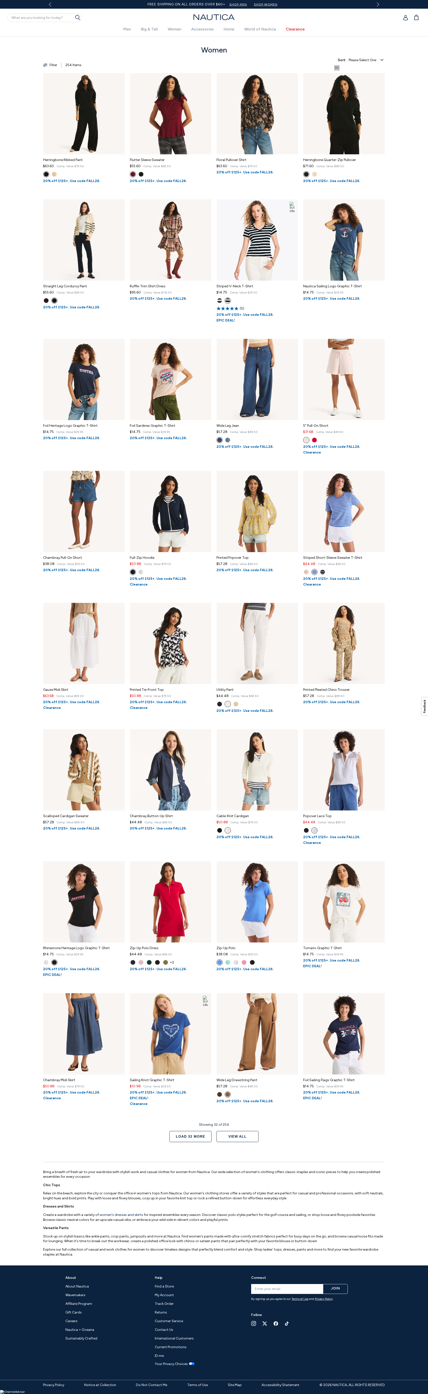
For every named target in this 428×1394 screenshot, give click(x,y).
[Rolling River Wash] (219, 962)
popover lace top (317, 816)
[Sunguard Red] (141, 962)
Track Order (164, 1304)
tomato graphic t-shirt (322, 948)
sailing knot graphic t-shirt (152, 1080)
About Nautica (77, 1286)
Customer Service (169, 1321)
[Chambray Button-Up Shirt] (170, 769)
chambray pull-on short (62, 558)
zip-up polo (226, 948)
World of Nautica (260, 29)
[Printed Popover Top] (257, 511)
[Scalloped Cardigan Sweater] (84, 769)
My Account (164, 1295)
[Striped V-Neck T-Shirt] (257, 240)
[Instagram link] (253, 1323)
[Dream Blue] (314, 572)
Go (337, 67)
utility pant (225, 690)
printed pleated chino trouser (326, 690)
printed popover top (232, 558)
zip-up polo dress (144, 948)
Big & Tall (149, 29)
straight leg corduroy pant (65, 286)
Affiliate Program (78, 1304)
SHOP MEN (217, 4)
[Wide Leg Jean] (257, 379)
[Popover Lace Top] (344, 769)
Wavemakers (75, 1295)
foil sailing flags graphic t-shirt (329, 1080)
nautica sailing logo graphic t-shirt (332, 286)
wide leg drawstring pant (236, 1080)
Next (377, 4)
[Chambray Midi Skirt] (84, 1033)
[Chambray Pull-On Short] (84, 511)
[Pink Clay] (244, 962)
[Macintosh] (133, 174)
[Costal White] (141, 572)
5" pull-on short (315, 426)
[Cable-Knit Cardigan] (257, 769)
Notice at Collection (100, 1385)
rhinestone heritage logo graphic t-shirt (76, 948)
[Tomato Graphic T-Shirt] (344, 901)
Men (127, 29)
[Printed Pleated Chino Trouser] (344, 643)
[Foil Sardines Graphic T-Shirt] (170, 379)
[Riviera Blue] (322, 572)
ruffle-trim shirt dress (147, 286)
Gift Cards (73, 1312)
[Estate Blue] (227, 440)
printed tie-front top (147, 690)
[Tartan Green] (227, 962)
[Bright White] (227, 704)
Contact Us (164, 1330)
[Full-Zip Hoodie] (170, 511)
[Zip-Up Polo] (257, 901)
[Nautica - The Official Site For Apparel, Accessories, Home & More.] (214, 17)
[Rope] (236, 704)
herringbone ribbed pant (63, 160)
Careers (71, 1321)
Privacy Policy (324, 1299)
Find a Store (164, 1286)
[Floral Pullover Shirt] (257, 113)
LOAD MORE (190, 1136)
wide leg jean (227, 426)
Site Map (235, 1385)
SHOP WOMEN (245, 4)
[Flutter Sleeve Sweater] (170, 113)
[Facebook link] (275, 1323)
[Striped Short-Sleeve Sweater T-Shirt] (344, 511)
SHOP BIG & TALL (278, 4)
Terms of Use (300, 1299)
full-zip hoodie (142, 558)
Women (174, 29)
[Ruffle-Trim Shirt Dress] (170, 240)
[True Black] (227, 300)
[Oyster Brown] (227, 1094)
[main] (214, 648)
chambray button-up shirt (151, 816)
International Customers (174, 1338)
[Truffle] (54, 174)
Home (229, 29)
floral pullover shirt (231, 160)
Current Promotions (171, 1347)
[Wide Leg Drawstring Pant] (257, 1033)
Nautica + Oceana (79, 1330)
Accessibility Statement (280, 1385)
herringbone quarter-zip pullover (329, 160)
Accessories (202, 29)
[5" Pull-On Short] (344, 379)
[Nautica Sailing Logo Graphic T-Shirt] (344, 240)
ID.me (159, 1356)
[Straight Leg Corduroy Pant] (84, 240)
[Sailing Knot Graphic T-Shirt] (170, 1033)
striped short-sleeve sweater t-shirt (332, 558)
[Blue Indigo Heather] (141, 174)
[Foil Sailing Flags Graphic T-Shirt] (344, 1033)
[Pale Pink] (46, 962)
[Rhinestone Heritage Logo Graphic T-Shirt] (84, 901)
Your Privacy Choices (171, 1364)
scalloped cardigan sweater (66, 816)
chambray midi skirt (59, 1080)
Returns (161, 1312)
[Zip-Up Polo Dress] (170, 901)
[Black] (46, 174)
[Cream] (46, 300)
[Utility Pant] (257, 643)
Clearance (295, 29)
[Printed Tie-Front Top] (170, 643)
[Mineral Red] (314, 440)
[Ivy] (165, 962)
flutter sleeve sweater (147, 160)
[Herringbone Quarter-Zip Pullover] (344, 113)
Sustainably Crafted (81, 1338)
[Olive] (149, 962)
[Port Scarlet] (306, 440)
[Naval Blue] (133, 572)
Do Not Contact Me (151, 1385)
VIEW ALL (237, 1136)
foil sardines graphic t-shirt (152, 426)
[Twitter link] (264, 1323)
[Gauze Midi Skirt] (84, 643)
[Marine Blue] (219, 440)
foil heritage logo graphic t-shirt (70, 426)
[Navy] (219, 704)
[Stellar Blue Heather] (219, 300)
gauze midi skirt (55, 690)
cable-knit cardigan (232, 816)
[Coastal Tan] (306, 572)
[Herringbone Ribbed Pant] (84, 113)
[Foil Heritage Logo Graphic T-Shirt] (84, 379)
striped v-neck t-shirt (234, 286)
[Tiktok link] (287, 1323)
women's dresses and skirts (121, 1215)
